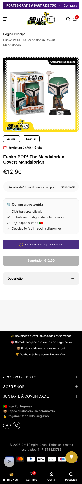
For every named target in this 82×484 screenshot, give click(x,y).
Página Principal (14, 34)
